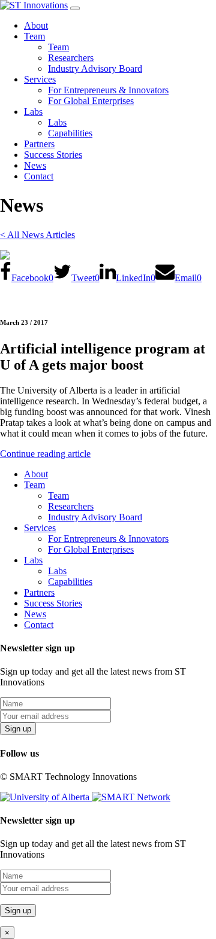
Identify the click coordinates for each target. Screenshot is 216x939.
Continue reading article (45, 454)
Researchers (71, 58)
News (35, 165)
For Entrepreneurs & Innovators (108, 90)
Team (34, 36)
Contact (38, 176)
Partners (39, 144)
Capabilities (70, 133)
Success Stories (53, 155)
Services (40, 79)
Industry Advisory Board (95, 68)
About (36, 25)
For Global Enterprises (91, 101)
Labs (33, 111)
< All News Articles (37, 235)
